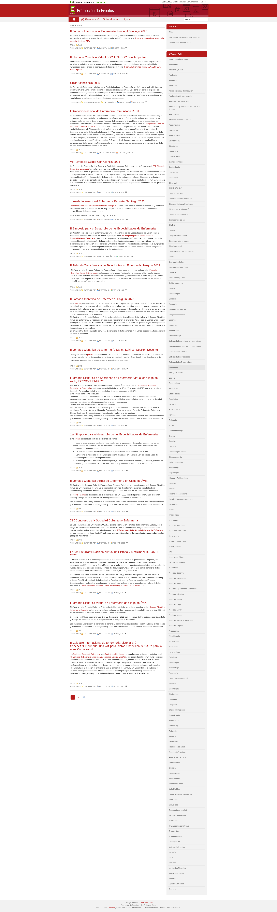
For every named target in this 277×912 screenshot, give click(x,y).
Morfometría (173, 647)
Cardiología (173, 172)
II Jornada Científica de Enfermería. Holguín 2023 (102, 299)
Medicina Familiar (176, 584)
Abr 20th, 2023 (124, 256)
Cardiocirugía (174, 167)
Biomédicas (173, 146)
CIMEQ (172, 225)
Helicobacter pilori (176, 462)
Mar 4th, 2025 (138, 102)
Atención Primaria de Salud (180, 120)
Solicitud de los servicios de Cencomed (184, 38)
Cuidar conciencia (92, 102)
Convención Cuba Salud (178, 267)
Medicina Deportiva (176, 573)
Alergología (173, 65)
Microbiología (174, 636)
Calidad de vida (175, 157)
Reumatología (174, 778)
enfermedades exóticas (178, 352)
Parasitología (174, 720)
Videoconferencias (176, 873)
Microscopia (174, 642)
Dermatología (174, 294)
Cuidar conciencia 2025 (85, 82)
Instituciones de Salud (177, 541)
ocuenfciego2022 (78, 495)
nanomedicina (174, 652)
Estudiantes (173, 389)
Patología (173, 731)
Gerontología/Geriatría (178, 452)
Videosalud (173, 879)
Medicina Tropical (176, 626)
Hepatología (174, 473)
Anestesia (173, 86)
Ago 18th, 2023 (119, 219)
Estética (172, 378)
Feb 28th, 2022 (119, 543)
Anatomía (173, 75)
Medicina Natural (176, 615)
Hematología (174, 468)
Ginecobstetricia (175, 457)
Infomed (111, 908)
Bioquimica (173, 151)
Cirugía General (175, 246)
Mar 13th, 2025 (119, 74)
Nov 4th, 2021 (118, 686)
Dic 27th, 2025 (118, 48)
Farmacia (172, 404)
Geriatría (172, 447)
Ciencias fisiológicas (177, 220)
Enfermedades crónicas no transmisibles (185, 341)
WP (79, 423)
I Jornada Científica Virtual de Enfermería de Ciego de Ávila (108, 602)
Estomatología (174, 383)
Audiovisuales (174, 125)
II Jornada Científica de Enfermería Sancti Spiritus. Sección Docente (114, 349)
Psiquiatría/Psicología (177, 752)
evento (78, 303)
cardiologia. (173, 178)
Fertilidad (172, 415)
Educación (173, 325)
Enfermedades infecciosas (179, 357)
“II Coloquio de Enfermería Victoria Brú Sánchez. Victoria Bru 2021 (98, 657)
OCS (80, 45)
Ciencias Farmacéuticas (178, 215)
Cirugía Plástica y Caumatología (181, 252)
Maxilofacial (173, 568)
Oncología (173, 699)
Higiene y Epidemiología (178, 478)
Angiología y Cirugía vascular (180, 96)
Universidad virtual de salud (180, 43)
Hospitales (173, 504)
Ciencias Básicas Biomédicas (180, 199)
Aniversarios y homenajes (179, 101)
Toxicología (173, 821)
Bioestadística (174, 136)
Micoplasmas (174, 631)
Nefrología (173, 657)
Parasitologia (174, 726)
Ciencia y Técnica (176, 194)
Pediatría (172, 736)
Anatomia (173, 80)
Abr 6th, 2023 (118, 290)
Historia (172, 489)
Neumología (174, 663)
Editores (172, 320)
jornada (90, 354)
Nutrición (172, 684)
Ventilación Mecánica (177, 868)
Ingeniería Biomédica (177, 531)
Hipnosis (172, 483)
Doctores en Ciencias (177, 309)
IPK (170, 552)
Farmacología (174, 410)
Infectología (173, 520)
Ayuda (127, 19)
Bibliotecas (173, 130)
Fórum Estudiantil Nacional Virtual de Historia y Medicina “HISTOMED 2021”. (113, 586)
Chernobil (173, 183)
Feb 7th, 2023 (118, 425)
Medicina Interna (175, 599)
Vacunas (172, 863)
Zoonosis (172, 889)
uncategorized (174, 842)
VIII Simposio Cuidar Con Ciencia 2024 (95, 161)
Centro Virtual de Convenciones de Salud (189, 2)
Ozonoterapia (174, 715)
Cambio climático (176, 162)
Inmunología (174, 536)
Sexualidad (173, 805)
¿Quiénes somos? (90, 19)
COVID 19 (173, 273)
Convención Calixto (177, 262)
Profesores (173, 742)
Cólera (171, 257)
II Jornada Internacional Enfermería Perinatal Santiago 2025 (108, 31)
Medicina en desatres (177, 578)
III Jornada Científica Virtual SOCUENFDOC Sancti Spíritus (108, 57)
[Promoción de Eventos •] (138, 10)
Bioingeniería (174, 141)
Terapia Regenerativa (177, 815)
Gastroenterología (176, 431)
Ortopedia (173, 705)
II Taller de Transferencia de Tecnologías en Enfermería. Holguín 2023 (115, 265)
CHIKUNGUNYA (175, 188)
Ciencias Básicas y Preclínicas (181, 204)
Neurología (173, 673)
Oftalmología (174, 694)
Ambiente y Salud (176, 70)
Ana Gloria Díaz (146, 903)
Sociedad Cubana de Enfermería (86, 654)
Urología (172, 852)
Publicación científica (177, 757)
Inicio (74, 19)
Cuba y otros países (177, 278)
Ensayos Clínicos (176, 373)
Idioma (171, 510)
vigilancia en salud (176, 884)
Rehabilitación (174, 773)
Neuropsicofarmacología (178, 678)
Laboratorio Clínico (176, 557)
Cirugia (172, 230)
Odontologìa (174, 689)
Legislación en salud (177, 562)
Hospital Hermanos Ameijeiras (181, 499)
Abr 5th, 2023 (118, 341)
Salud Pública (174, 789)
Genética (172, 441)
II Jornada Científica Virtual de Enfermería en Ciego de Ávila (108, 480)
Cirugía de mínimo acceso (179, 241)
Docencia (173, 304)
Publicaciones (174, 763)
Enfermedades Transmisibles (180, 362)
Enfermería (89, 48)
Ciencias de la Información (179, 209)
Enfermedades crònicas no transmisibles (185, 346)
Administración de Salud (178, 59)
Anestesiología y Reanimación (181, 91)
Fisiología (173, 420)
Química (172, 768)
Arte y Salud (174, 114)
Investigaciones (175, 547)
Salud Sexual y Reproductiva (180, 794)
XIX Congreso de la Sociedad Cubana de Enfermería (104, 520)
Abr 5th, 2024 (118, 192)
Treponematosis (175, 837)
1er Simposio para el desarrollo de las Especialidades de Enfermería (114, 434)
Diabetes (172, 299)
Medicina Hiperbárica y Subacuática (183, 589)
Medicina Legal (175, 605)
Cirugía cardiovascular (178, 236)
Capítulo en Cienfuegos (115, 654)
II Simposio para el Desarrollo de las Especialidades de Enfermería (113, 228)
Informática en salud (177, 525)
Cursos (172, 288)
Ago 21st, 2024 (125, 153)
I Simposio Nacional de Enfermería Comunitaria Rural (104, 111)
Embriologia (174, 330)
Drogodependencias (177, 315)
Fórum (171, 425)
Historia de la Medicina (178, 494)
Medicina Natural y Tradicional (181, 620)
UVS (171, 858)
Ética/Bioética (174, 394)
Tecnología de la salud (178, 810)
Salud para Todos (176, 784)
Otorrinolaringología (177, 710)
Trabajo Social (174, 831)
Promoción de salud (177, 747)
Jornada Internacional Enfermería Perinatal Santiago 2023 (107, 201)
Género (172, 436)
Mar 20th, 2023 (119, 369)
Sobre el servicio (111, 19)
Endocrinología (175, 336)
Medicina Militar (175, 610)
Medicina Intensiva (176, 594)
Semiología (173, 800)
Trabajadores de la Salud (179, 826)
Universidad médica (177, 847)
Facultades (173, 399)
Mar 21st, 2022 (119, 471)
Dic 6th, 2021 (118, 593)
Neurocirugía (174, 668)
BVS (171, 32)
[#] (126, 48)
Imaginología (174, 515)
